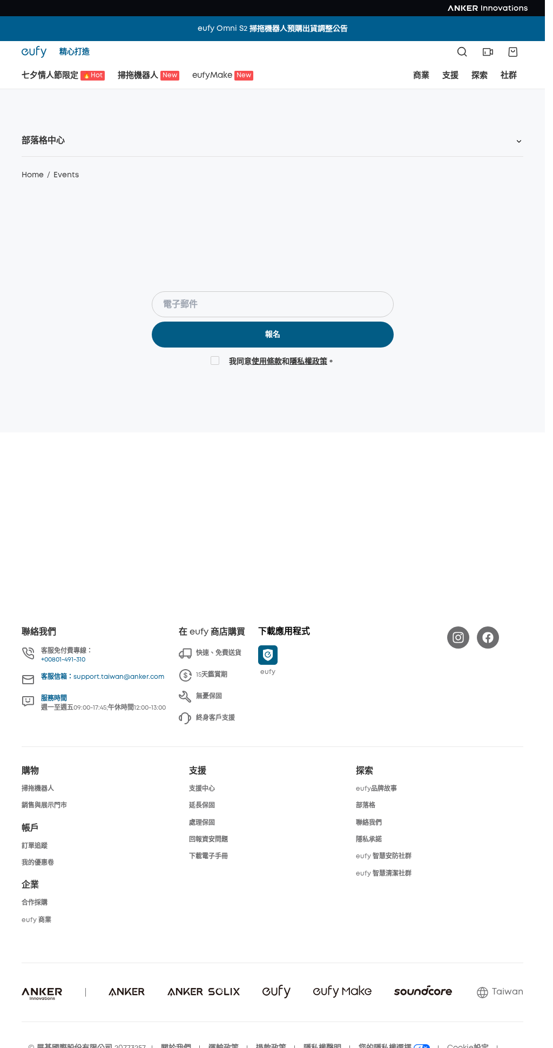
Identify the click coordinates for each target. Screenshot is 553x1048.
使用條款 (267, 361)
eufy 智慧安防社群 (384, 856)
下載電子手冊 (208, 856)
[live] (487, 52)
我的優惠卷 (38, 863)
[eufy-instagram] (458, 637)
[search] (462, 52)
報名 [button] (272, 334)
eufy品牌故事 (376, 789)
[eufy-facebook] (488, 637)
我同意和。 (282, 361)
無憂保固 (209, 696)
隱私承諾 (369, 840)
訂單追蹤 (35, 846)
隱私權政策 (308, 361)
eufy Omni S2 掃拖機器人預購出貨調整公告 (273, 28)
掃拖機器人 (38, 789)
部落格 (365, 806)
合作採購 (35, 903)
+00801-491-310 (63, 660)
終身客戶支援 (215, 718)
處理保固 (202, 823)
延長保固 (202, 806)
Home (33, 175)
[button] (487, 52)
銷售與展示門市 (44, 806)
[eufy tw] (37, 52)
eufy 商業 (36, 920)
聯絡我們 (369, 823)
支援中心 (202, 789)
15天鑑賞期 (211, 675)
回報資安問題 (208, 840)
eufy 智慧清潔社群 (384, 874)
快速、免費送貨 (218, 653)
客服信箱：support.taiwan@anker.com (102, 677)
